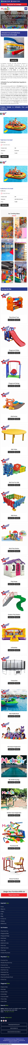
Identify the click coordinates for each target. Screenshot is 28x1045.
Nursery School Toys (5, 967)
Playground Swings (5, 936)
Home (2, 906)
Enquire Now (4, 156)
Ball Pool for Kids (5, 943)
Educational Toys (4, 972)
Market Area (3, 923)
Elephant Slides (4, 987)
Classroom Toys (4, 965)
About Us (3, 909)
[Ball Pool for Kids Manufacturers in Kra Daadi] (14, 469)
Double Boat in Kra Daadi (6, 188)
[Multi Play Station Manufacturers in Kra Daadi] (14, 535)
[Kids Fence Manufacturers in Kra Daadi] (14, 502)
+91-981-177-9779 (6, 1)
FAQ (2, 914)
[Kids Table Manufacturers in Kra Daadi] (14, 436)
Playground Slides (5, 933)
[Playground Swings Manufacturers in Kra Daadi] (14, 370)
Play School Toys (4, 931)
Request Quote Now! (14, 895)
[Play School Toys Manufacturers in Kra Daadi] (14, 304)
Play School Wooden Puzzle (7, 977)
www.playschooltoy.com (14, 1024)
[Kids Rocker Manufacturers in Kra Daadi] (14, 403)
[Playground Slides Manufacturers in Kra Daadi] (14, 337)
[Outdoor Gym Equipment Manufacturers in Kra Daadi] (14, 799)
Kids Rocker (3, 938)
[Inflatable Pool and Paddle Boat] (14, 47)
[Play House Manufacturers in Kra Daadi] (14, 568)
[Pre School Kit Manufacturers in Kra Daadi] (14, 832)
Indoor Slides (4, 1001)
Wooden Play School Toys (6, 962)
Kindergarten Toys (5, 974)
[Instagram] (7, 227)
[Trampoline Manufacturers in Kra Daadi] (14, 667)
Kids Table (3, 940)
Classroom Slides (4, 996)
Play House (3, 950)
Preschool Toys (4, 960)
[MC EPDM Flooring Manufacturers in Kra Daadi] (14, 766)
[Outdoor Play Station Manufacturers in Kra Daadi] (14, 601)
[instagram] (6, 1021)
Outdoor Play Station (5, 952)
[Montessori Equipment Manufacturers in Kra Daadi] (14, 733)
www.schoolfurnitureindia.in (14, 1031)
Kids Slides (3, 989)
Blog (2, 916)
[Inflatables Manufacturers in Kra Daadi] (14, 634)
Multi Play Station (5, 948)
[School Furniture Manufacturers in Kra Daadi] (14, 865)
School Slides (4, 994)
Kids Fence (3, 945)
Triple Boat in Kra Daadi (6, 140)
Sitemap (3, 921)
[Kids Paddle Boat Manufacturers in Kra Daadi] (14, 700)
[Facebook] (1, 1021)
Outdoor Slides (4, 991)
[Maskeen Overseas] (5, 8)
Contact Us (3, 918)
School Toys (3, 979)
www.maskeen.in (14, 1028)
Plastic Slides (4, 999)
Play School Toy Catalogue (14, 4)
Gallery (2, 911)
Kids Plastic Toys (4, 969)
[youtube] (3, 1021)
